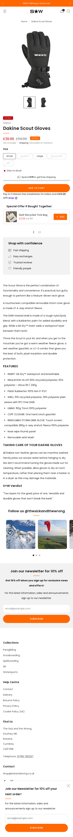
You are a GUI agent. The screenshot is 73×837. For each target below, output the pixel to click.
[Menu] (4, 11)
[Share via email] (39, 232)
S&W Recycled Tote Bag (33, 215)
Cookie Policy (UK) (14, 711)
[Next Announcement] (70, 3)
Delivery (7, 694)
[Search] (68, 11)
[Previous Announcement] (3, 3)
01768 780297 (25, 756)
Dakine (7, 123)
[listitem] (36, 3)
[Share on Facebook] (33, 232)
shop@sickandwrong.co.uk (18, 773)
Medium (24, 156)
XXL (8, 163)
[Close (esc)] (68, 785)
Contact (8, 689)
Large (40, 156)
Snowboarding (11, 655)
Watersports (10, 672)
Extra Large (57, 156)
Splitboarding (11, 661)
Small (9, 156)
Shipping (23, 143)
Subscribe (36, 827)
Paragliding (9, 649)
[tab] (33, 555)
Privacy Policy (11, 706)
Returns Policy (11, 700)
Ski (4, 666)
